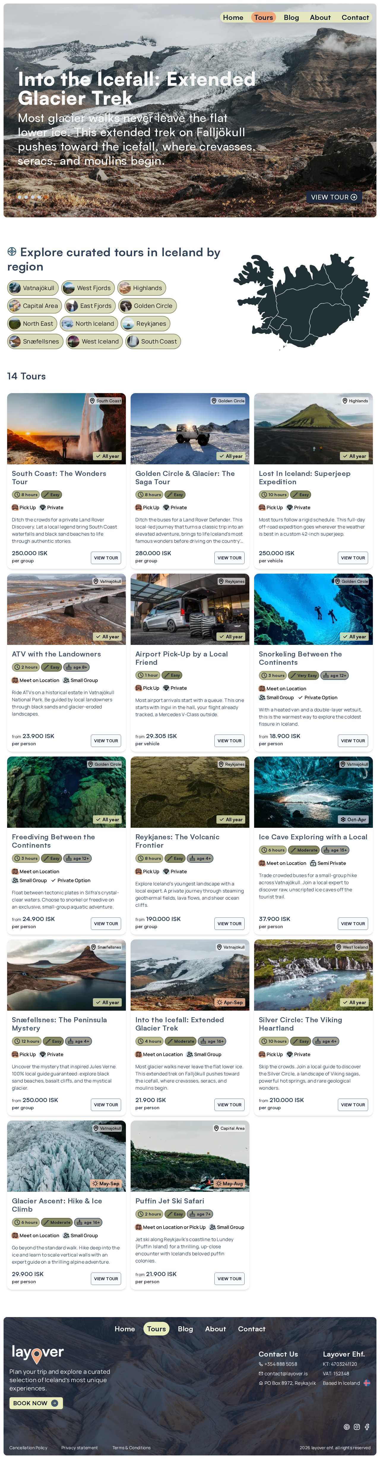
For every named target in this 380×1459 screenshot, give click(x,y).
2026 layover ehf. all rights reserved (335, 1447)
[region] (190, 110)
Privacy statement (79, 1447)
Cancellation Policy (28, 1447)
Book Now (30, 1403)
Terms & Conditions (132, 1447)
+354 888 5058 (281, 1364)
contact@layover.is (286, 1373)
